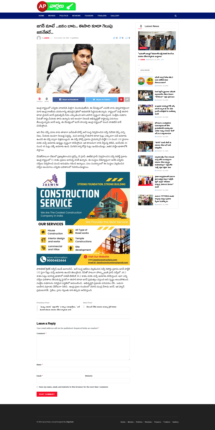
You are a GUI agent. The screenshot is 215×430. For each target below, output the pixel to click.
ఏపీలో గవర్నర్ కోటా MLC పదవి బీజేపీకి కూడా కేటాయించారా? (164, 79)
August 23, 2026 (153, 59)
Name (40, 364)
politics (75, 37)
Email (40, 376)
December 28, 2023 (61, 37)
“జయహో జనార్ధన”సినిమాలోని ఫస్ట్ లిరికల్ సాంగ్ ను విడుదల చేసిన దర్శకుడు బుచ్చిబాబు (156, 55)
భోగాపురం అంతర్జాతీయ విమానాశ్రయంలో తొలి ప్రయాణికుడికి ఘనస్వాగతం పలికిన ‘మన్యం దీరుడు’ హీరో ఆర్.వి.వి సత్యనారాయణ (164, 128)
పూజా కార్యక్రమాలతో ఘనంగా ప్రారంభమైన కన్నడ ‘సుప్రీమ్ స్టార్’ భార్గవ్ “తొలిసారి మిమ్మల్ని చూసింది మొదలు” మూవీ (165, 182)
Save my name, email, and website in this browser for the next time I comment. (73, 387)
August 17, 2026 (162, 151)
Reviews (76, 15)
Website (88, 376)
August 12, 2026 (162, 204)
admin (46, 37)
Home (41, 15)
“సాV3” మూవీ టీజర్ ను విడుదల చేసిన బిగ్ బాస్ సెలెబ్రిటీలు (163, 145)
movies (143, 48)
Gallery (115, 15)
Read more (145, 70)
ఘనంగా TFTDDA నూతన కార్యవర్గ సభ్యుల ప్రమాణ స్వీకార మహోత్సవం (164, 198)
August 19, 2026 (162, 85)
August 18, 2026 (162, 100)
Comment (42, 333)
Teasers (89, 15)
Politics (63, 15)
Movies (51, 15)
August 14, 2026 (162, 190)
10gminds (70, 421)
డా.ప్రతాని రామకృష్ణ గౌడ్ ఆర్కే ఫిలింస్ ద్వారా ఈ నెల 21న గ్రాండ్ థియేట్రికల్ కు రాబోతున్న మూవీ (165, 110)
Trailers (102, 15)
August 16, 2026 (162, 170)
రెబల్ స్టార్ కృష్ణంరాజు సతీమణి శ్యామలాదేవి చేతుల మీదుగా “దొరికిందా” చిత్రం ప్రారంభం (165, 94)
